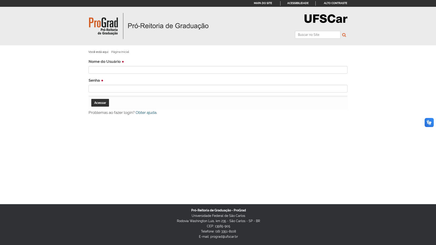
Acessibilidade (298, 3)
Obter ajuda (146, 112)
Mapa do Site (263, 3)
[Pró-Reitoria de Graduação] (149, 26)
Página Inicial (120, 52)
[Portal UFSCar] (326, 18)
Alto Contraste (335, 3)
